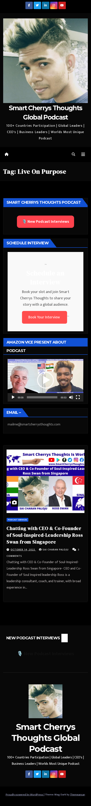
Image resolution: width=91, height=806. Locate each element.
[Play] (13, 397)
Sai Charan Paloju (56, 549)
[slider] (42, 397)
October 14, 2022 (23, 549)
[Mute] (71, 397)
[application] (45, 380)
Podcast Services (17, 519)
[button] (73, 154)
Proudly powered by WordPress (25, 794)
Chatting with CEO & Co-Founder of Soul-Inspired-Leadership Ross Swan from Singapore (45, 535)
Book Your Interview (44, 317)
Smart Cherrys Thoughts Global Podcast (45, 738)
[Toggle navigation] (83, 154)
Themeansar (77, 794)
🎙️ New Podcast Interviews (45, 222)
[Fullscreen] (78, 397)
